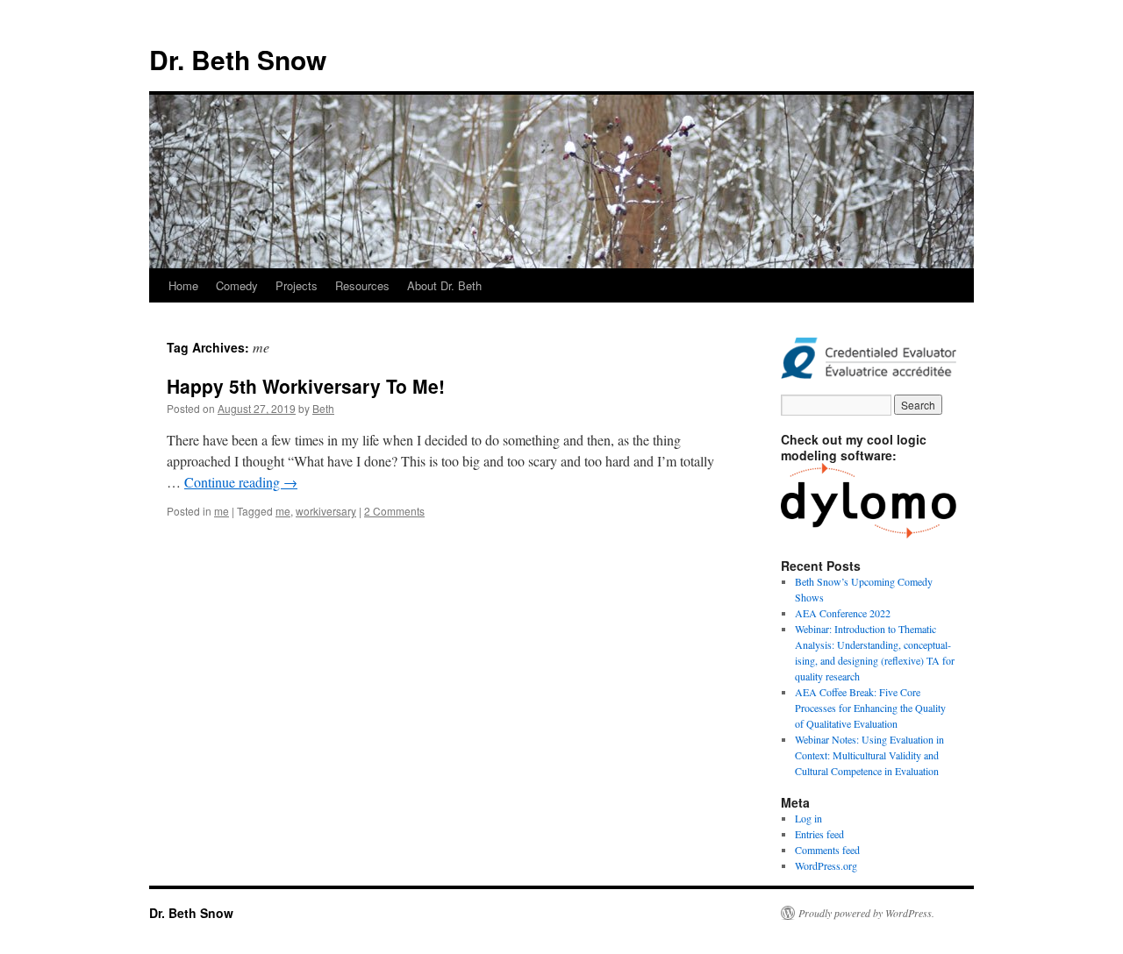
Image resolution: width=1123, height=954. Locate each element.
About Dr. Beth (444, 285)
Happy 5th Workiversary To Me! (306, 386)
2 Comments (394, 510)
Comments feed (827, 850)
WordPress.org (826, 865)
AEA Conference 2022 (843, 613)
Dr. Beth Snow (237, 59)
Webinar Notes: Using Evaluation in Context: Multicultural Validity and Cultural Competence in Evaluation (869, 755)
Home (183, 285)
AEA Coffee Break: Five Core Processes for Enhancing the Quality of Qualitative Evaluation (870, 707)
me (221, 510)
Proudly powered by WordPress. (866, 913)
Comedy (237, 285)
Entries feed (819, 834)
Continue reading (240, 482)
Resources (362, 285)
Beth (323, 408)
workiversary (326, 510)
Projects (296, 285)
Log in (808, 818)
